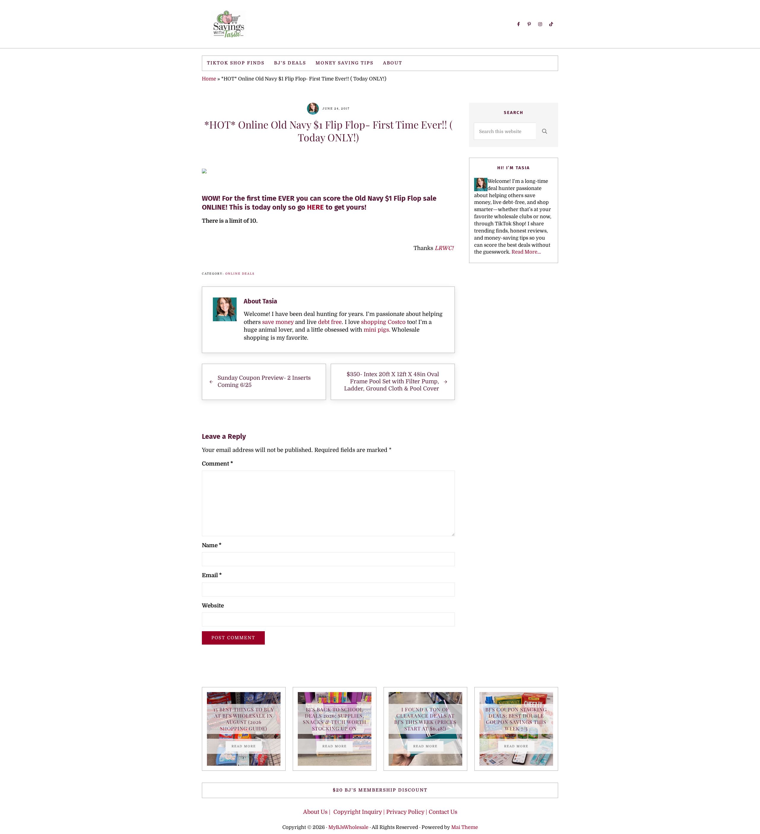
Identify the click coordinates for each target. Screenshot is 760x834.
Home (209, 79)
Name (211, 545)
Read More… (526, 252)
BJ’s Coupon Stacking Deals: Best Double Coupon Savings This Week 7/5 (516, 719)
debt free (330, 322)
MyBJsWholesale (348, 827)
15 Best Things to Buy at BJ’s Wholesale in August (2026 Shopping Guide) (243, 719)
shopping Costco (383, 322)
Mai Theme (464, 827)
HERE (315, 207)
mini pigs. (377, 330)
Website (213, 605)
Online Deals (240, 273)
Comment (217, 463)
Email (212, 575)
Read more (247, 747)
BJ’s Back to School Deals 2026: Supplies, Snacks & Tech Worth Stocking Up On (334, 719)
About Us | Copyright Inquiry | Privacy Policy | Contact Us (380, 812)
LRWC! (445, 248)
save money (278, 322)
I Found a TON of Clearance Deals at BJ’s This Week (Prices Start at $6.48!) (425, 719)
